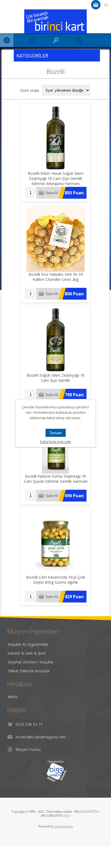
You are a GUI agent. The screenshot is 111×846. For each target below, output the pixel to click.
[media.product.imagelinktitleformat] (55, 138)
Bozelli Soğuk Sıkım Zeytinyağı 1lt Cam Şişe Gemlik (56, 378)
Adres (13, 696)
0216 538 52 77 (29, 724)
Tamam (55, 433)
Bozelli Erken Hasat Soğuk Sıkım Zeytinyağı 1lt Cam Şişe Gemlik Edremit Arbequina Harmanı (56, 178)
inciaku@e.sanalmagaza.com (41, 736)
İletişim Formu (28, 749)
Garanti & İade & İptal (27, 653)
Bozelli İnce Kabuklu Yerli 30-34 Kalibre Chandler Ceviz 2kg (56, 277)
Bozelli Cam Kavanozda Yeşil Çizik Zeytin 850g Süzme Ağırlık (55, 580)
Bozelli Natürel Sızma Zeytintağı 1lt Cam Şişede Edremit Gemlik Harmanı (56, 479)
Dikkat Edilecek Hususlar (29, 670)
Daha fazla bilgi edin (55, 442)
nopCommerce (63, 826)
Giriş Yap (105, 4)
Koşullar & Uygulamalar (28, 644)
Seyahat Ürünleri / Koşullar (31, 662)
